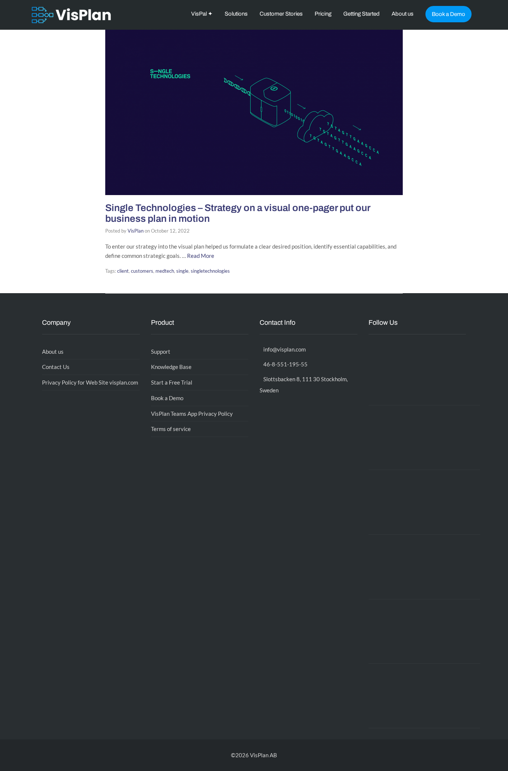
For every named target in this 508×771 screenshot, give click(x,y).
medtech (164, 271)
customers (142, 271)
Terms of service (171, 428)
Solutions (236, 14)
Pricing (323, 14)
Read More (200, 255)
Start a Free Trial (171, 382)
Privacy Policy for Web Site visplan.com (90, 382)
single (182, 271)
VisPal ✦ (202, 14)
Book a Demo (448, 14)
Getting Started (361, 14)
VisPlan (136, 231)
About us (403, 14)
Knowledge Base (171, 366)
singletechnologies (210, 271)
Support (160, 351)
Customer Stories (281, 14)
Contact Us (56, 366)
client (123, 271)
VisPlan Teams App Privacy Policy (192, 413)
